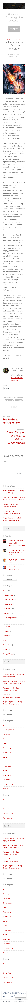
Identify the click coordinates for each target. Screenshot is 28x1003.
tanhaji (19, 400)
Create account (8, 800)
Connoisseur (7, 609)
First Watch (7, 636)
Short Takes (9, 599)
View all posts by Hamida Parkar (17, 378)
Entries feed (7, 809)
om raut (9, 400)
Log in (5, 804)
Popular (18, 39)
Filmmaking (7, 613)
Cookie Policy (10, 996)
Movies (9, 39)
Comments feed (8, 813)
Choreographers (10, 618)
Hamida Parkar (14, 56)
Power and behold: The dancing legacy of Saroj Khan (16, 552)
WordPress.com (8, 818)
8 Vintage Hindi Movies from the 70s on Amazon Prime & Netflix (17, 543)
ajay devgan (9, 397)
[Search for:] (14, 528)
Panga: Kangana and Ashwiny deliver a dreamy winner (15, 436)
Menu (15, 29)
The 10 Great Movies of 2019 (12, 420)
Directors (8, 622)
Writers (7, 631)
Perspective (7, 645)
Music (5, 640)
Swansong (8, 604)
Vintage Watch (8, 654)
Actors (5, 590)
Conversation (9, 595)
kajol (19, 397)
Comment (19, 473)
